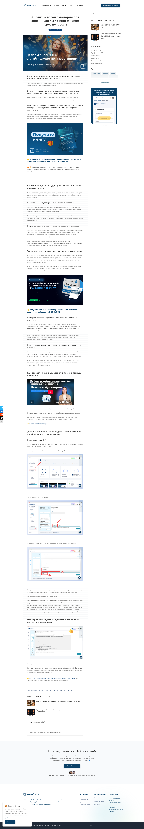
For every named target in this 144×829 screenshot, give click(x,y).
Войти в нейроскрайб (84, 799)
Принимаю (10, 822)
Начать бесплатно (72, 766)
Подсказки (79, 5)
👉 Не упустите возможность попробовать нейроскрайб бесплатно (51, 678)
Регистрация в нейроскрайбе (85, 803)
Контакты (97, 804)
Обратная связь (99, 801)
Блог (71, 5)
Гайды (64, 5)
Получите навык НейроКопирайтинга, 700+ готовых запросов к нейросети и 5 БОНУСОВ (52, 311)
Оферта (111, 812)
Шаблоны (58, 30)
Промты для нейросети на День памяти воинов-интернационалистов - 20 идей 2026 (58, 711)
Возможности (46, 5)
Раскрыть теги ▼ (106, 82)
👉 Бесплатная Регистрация (37, 424)
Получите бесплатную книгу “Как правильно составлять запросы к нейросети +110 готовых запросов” (54, 160)
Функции (52, 30)
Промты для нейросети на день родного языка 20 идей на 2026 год (58, 702)
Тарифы (56, 5)
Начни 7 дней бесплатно (110, 5)
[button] (81, 125)
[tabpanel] (104, 106)
